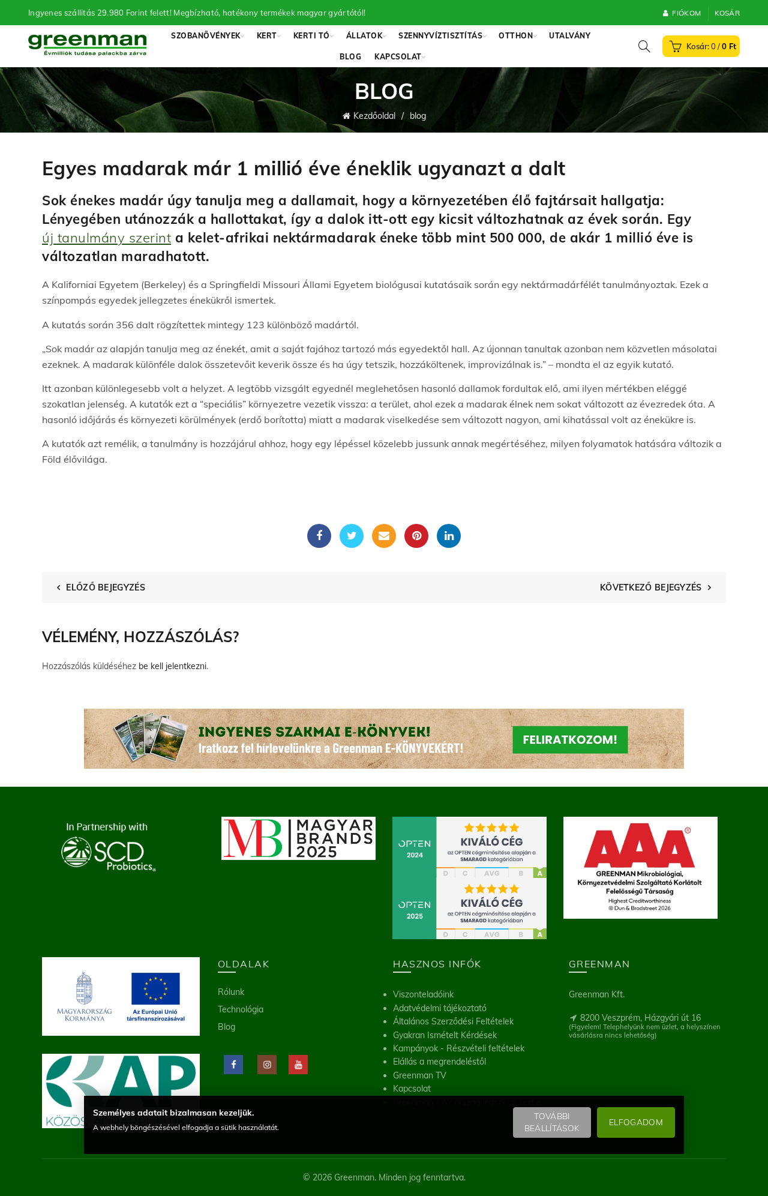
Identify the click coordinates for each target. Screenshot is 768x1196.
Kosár (727, 12)
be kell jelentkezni (172, 666)
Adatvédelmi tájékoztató (440, 1008)
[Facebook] (319, 536)
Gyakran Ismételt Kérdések (445, 1035)
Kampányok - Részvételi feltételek (458, 1048)
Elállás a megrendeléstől (439, 1061)
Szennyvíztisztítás (440, 35)
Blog (350, 56)
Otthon (516, 35)
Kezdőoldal (374, 115)
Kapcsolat (398, 56)
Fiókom (686, 12)
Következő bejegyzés (651, 587)
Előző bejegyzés (105, 587)
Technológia (240, 1009)
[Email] (384, 536)
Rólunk (231, 992)
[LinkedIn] (449, 536)
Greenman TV (419, 1075)
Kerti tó (311, 35)
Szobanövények (206, 35)
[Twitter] (352, 536)
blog (418, 115)
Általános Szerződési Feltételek (453, 1021)
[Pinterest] (416, 536)
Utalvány (569, 35)
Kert (267, 35)
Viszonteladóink (423, 994)
